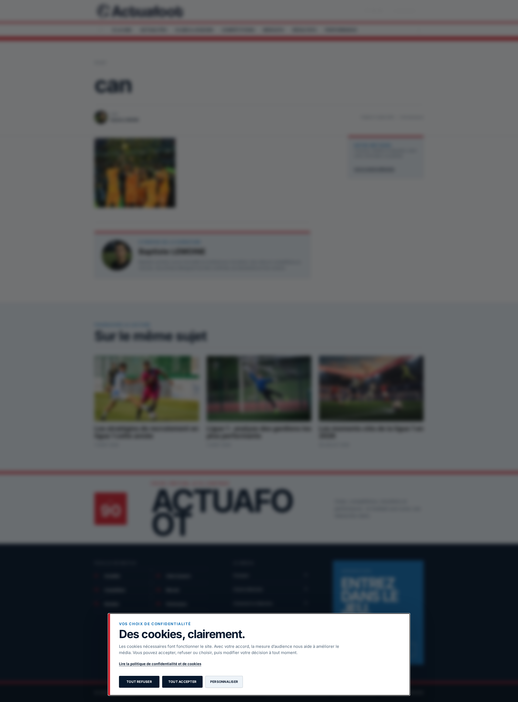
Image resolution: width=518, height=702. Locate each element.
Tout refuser (139, 682)
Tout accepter (182, 682)
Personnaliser (224, 682)
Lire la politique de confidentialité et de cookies (160, 664)
